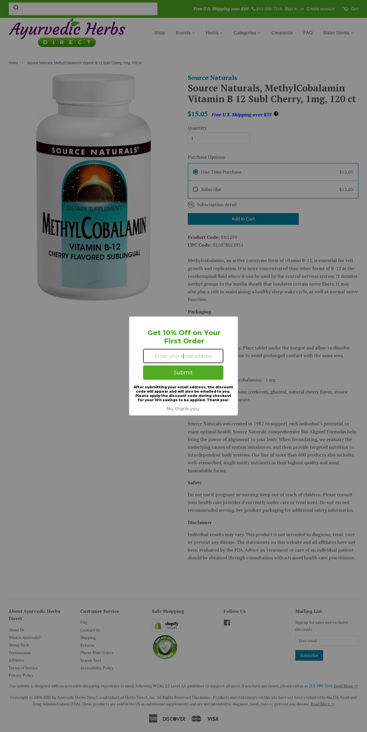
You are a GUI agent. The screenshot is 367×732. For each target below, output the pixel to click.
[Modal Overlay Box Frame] (183, 366)
